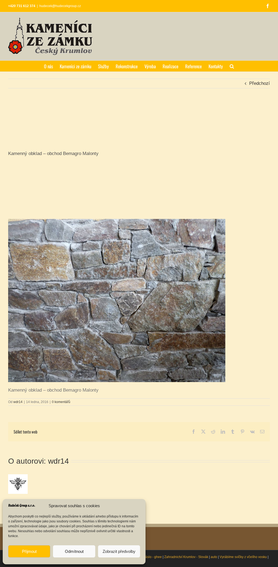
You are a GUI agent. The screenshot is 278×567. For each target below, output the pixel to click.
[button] (232, 66)
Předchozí (259, 83)
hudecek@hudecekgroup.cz (60, 6)
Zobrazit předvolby (119, 551)
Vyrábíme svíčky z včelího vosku (243, 557)
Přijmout (29, 551)
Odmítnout (74, 551)
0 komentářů (61, 402)
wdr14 (18, 402)
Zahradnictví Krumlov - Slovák (186, 557)
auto (214, 557)
